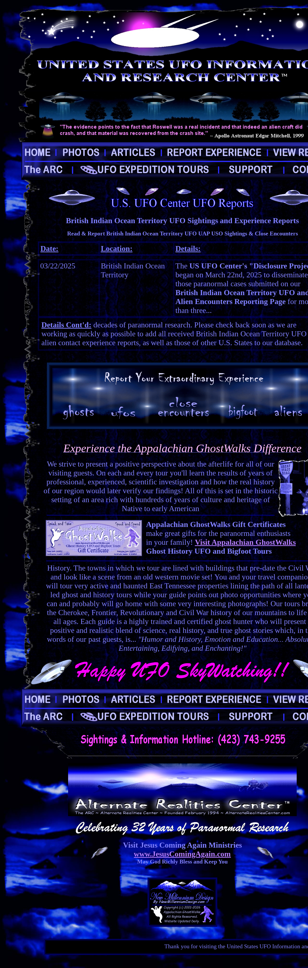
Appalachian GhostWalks (254, 542)
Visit (203, 542)
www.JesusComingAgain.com (182, 854)
